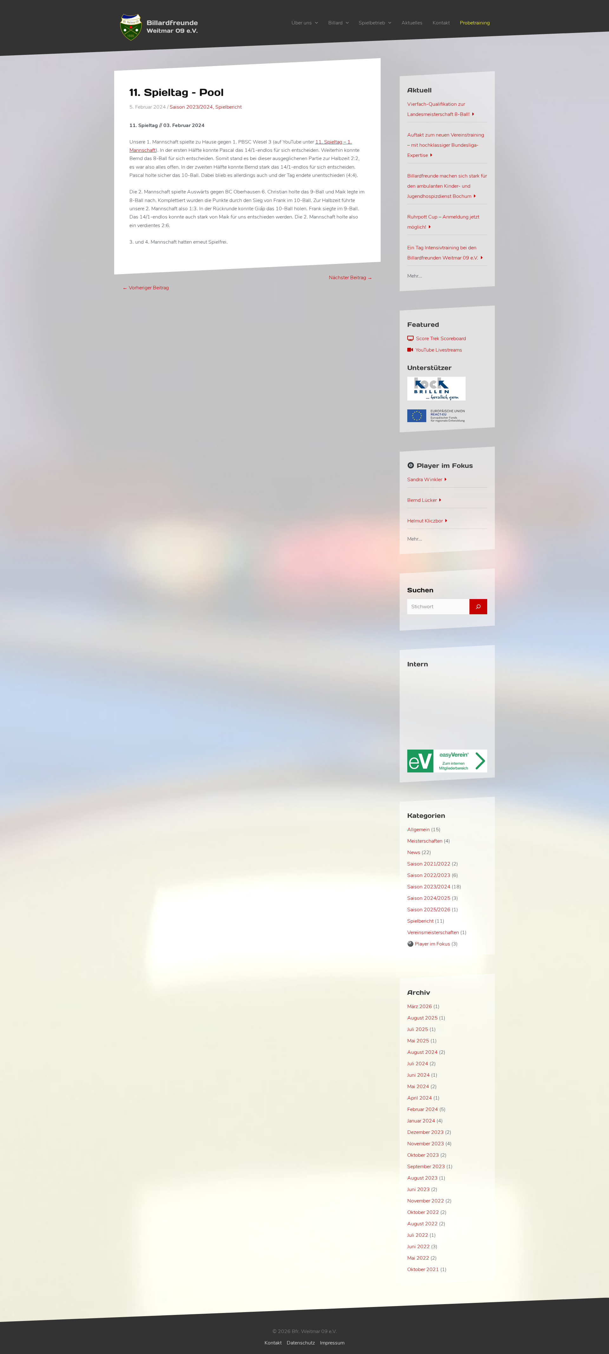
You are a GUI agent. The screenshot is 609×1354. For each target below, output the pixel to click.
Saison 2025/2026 (428, 909)
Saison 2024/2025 (428, 898)
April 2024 (419, 1098)
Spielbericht (228, 107)
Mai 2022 (418, 1258)
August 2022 (422, 1223)
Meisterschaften (424, 841)
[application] (315, 23)
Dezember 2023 (425, 1132)
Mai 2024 (418, 1086)
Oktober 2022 (423, 1212)
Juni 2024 (418, 1075)
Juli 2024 (417, 1063)
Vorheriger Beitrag (145, 287)
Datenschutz (301, 1342)
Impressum (332, 1342)
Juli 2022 (417, 1235)
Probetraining (475, 22)
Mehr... (414, 276)
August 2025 (422, 1017)
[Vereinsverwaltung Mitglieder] (447, 760)
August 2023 (422, 1178)
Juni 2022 (418, 1246)
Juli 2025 (417, 1029)
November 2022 (425, 1200)
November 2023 (425, 1143)
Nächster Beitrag (350, 277)
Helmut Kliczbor (425, 520)
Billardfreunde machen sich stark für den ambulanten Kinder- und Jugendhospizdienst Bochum (447, 186)
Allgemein (418, 829)
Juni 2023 (418, 1189)
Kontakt (441, 22)
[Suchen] (478, 606)
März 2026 (419, 1006)
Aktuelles (412, 22)
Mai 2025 (418, 1040)
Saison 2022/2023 (428, 875)
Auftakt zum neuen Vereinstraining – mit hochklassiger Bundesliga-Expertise (445, 145)
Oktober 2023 (423, 1155)
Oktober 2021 (423, 1269)
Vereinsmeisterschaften (433, 932)
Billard (335, 22)
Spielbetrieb (372, 22)
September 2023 (426, 1166)
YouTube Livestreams (437, 350)
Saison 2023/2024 (191, 107)
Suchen (420, 590)
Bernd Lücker (422, 500)
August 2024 (422, 1052)
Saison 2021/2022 (428, 863)
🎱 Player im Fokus (428, 943)
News (413, 852)
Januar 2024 (421, 1120)
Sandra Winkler (424, 479)
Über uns (301, 22)
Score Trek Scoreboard (440, 338)
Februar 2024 (422, 1109)
